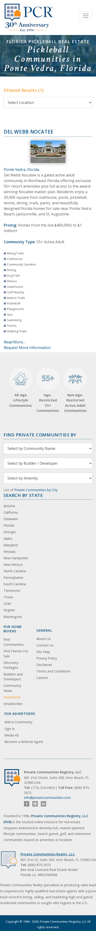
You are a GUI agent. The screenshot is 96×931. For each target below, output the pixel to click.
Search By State (23, 495)
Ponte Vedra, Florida (21, 169)
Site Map (43, 651)
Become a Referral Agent (23, 741)
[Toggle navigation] (85, 15)
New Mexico (13, 564)
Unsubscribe (12, 703)
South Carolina (14, 584)
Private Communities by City (36, 490)
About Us (43, 639)
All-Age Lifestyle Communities (20, 400)
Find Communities (13, 642)
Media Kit (11, 735)
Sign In (9, 728)
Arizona (9, 506)
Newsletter (12, 697)
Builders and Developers (13, 676)
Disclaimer (44, 664)
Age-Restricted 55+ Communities (48, 393)
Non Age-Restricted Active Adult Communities (75, 403)
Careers (42, 677)
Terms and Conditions (53, 671)
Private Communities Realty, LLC (48, 854)
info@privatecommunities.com (47, 797)
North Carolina (14, 571)
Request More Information (27, 347)
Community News (12, 688)
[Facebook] (26, 803)
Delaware (10, 519)
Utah (7, 603)
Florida (8, 525)
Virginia (9, 610)
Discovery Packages (10, 665)
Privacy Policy (46, 658)
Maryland (10, 545)
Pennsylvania (13, 577)
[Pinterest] (35, 803)
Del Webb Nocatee (29, 131)
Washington (12, 616)
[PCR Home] (14, 778)
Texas (8, 597)
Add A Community (18, 722)
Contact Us (45, 645)
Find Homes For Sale (15, 653)
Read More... (14, 342)
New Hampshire (15, 558)
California (10, 512)
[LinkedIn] (43, 803)
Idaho (7, 538)
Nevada (9, 551)
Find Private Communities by (39, 435)
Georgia (9, 532)
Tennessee (11, 590)
